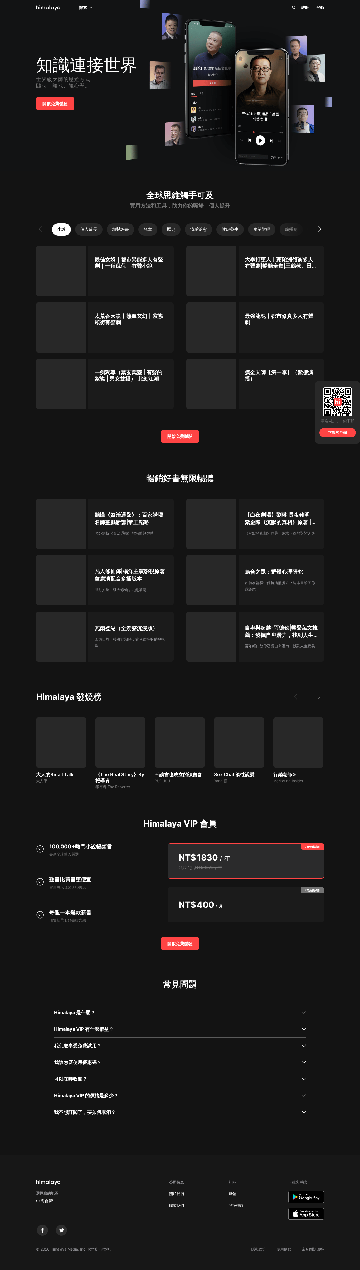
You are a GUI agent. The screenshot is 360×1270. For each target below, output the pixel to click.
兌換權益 (236, 1205)
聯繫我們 (176, 1205)
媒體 (232, 1193)
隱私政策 (258, 1249)
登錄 (320, 7)
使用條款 (283, 1249)
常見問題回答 (313, 1249)
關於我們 (176, 1193)
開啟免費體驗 (55, 103)
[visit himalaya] (48, 8)
